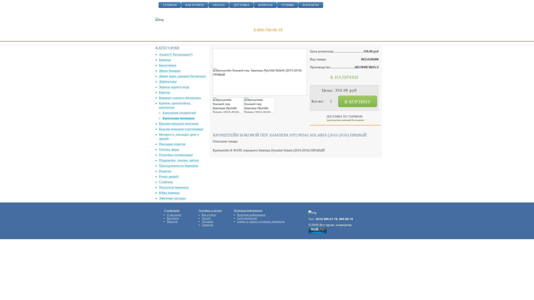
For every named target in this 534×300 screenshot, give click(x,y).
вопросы (265, 5)
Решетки (165, 171)
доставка (241, 5)
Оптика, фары (169, 149)
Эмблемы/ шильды (172, 198)
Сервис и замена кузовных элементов (261, 221)
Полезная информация (251, 214)
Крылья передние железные (179, 123)
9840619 (299, 24)
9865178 (279, 24)
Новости (172, 221)
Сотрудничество (247, 218)
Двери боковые (170, 70)
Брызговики (167, 65)
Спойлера (166, 182)
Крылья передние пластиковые (181, 129)
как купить (194, 5)
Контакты (173, 218)
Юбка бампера (169, 193)
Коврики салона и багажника (180, 98)
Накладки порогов (172, 144)
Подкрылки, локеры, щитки (179, 160)
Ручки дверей (168, 176)
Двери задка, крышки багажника (182, 76)
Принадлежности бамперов (178, 166)
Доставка (207, 221)
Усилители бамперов (174, 187)
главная (169, 5)
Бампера (165, 60)
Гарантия (207, 224)
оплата (219, 5)
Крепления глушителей (179, 113)
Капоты (164, 92)
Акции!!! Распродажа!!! (176, 54)
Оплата (206, 218)
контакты (311, 5)
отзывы (287, 5)
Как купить (209, 214)
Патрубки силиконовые (176, 155)
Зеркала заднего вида (174, 87)
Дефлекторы (168, 81)
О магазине (174, 214)
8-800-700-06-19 (268, 30)
